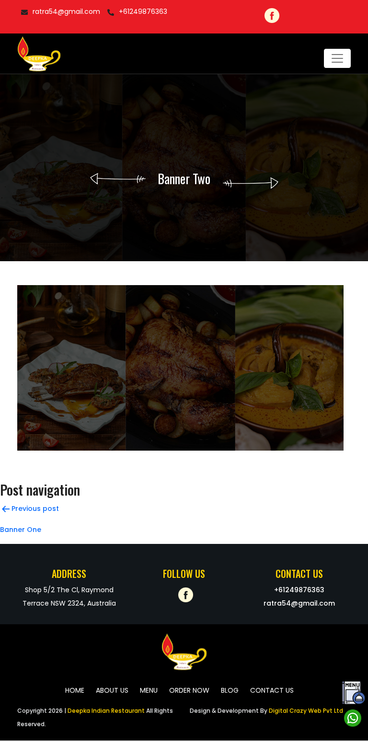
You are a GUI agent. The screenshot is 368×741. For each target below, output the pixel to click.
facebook (270, 14)
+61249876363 (143, 11)
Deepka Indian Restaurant (106, 711)
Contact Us (272, 690)
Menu (149, 690)
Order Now (189, 690)
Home (74, 690)
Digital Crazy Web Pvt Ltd (305, 711)
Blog (230, 690)
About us (112, 690)
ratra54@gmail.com (66, 11)
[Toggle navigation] (337, 58)
